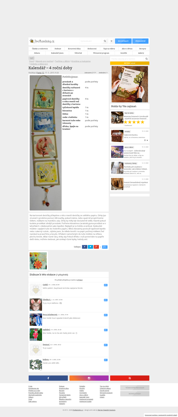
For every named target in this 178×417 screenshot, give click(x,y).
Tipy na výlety (104, 386)
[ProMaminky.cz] (43, 41)
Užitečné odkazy (105, 388)
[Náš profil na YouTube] (129, 378)
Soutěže (102, 395)
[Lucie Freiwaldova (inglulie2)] (36, 334)
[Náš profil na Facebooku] (48, 378)
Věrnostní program (106, 393)
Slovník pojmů (104, 391)
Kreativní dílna (64, 388)
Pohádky (82, 386)
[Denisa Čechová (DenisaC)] (36, 349)
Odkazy (30, 397)
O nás (30, 386)
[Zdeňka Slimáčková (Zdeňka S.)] (36, 304)
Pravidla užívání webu (35, 393)
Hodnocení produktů (86, 399)
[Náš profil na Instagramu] (88, 378)
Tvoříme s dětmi (62, 61)
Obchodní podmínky (35, 395)
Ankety (102, 397)
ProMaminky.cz (78, 410)
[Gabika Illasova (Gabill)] (36, 290)
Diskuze (61, 386)
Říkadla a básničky (65, 399)
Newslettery (135, 393)
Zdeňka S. (47, 299)
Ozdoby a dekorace (39, 64)
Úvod (31, 61)
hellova (46, 359)
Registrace (123, 41)
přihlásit (80, 280)
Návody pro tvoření (44, 61)
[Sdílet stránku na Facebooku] (84, 247)
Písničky (82, 388)
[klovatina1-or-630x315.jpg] (38, 261)
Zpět (31, 58)
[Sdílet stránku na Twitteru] (90, 247)
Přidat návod (130, 63)
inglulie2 (46, 329)
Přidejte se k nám (34, 391)
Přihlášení (140, 41)
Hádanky (62, 404)
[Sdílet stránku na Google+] (96, 247)
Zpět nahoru (32, 401)
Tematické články (65, 395)
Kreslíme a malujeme (81, 61)
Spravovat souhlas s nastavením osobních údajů (161, 415)
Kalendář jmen (84, 397)
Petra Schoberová (50, 314)
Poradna (62, 393)
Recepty (61, 391)
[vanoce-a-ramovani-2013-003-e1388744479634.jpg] (46, 142)
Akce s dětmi (83, 395)
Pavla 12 (40, 72)
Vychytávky (83, 393)
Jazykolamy (63, 401)
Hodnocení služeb (85, 401)
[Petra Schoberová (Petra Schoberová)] (36, 319)
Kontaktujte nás (33, 388)
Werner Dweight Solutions (106, 410)
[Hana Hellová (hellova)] (36, 364)
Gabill (45, 284)
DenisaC (46, 344)
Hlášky (81, 391)
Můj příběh (62, 397)
